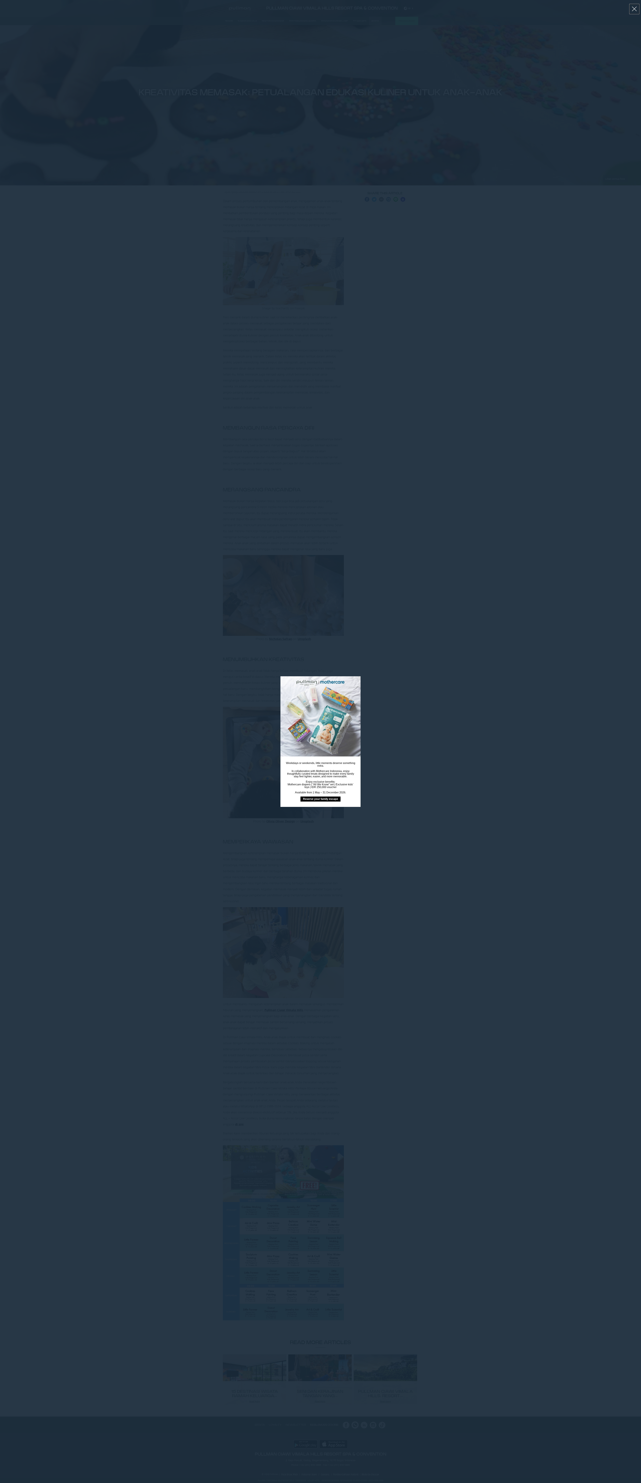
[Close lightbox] (634, 9)
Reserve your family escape (320, 799)
